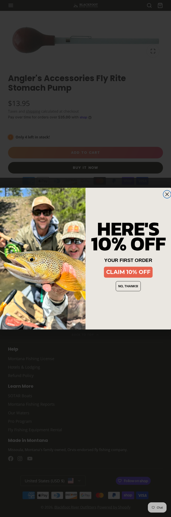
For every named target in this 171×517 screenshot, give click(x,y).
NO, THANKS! (128, 286)
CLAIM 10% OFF (128, 272)
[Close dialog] (167, 194)
